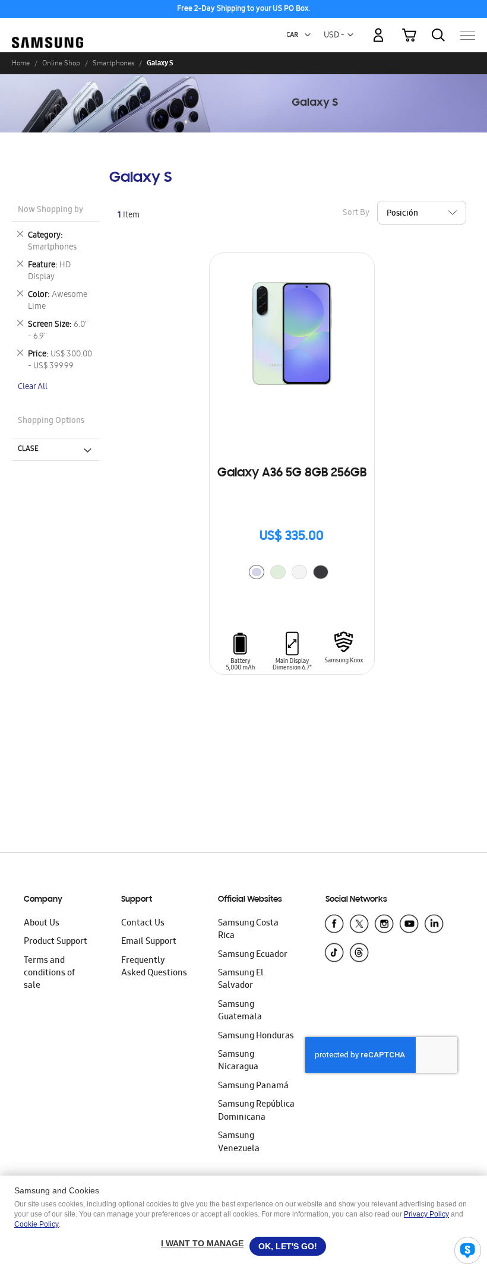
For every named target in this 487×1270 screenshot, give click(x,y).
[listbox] (291, 573)
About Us (41, 924)
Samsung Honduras (256, 1036)
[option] (256, 572)
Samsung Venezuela (239, 1142)
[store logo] (47, 29)
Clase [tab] (28, 449)
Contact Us (143, 924)
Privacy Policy (426, 1214)
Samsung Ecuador (252, 955)
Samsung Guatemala (240, 1011)
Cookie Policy (36, 1224)
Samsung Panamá (253, 1086)
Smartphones (113, 63)
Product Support (55, 942)
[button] (308, 35)
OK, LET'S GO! (287, 1246)
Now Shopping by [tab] (50, 210)
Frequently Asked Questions (154, 967)
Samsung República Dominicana (256, 1111)
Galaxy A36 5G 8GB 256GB (291, 473)
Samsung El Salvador (241, 979)
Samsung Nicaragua (238, 1061)
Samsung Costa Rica (248, 930)
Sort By (356, 213)
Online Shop (61, 63)
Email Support (148, 942)
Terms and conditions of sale (49, 974)
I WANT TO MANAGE (202, 1243)
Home (21, 63)
